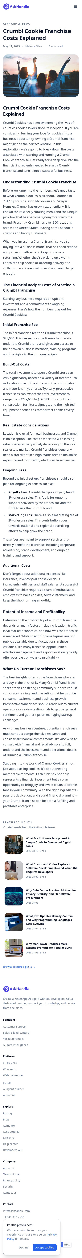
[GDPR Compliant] (64, 1245)
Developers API (12, 1150)
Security (8, 1186)
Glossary (8, 1138)
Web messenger (13, 1075)
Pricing (7, 1113)
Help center (10, 1144)
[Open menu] (75, 6)
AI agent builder (13, 1089)
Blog (6, 1119)
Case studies (11, 1131)
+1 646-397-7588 (13, 1217)
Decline (23, 1247)
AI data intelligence (15, 1045)
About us (8, 1168)
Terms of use (11, 1174)
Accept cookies (44, 1247)
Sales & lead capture (16, 1032)
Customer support (14, 1026)
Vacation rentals (13, 1038)
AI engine (9, 1095)
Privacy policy (11, 1180)
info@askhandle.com (16, 1211)
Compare (9, 1125)
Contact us (10, 1192)
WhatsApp (9, 1069)
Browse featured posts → (19, 966)
